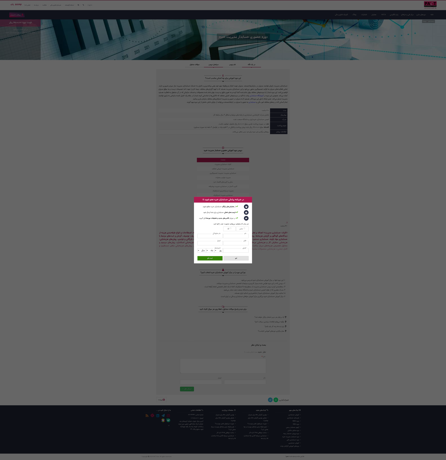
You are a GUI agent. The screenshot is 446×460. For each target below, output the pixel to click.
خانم (241, 228)
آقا (229, 228)
